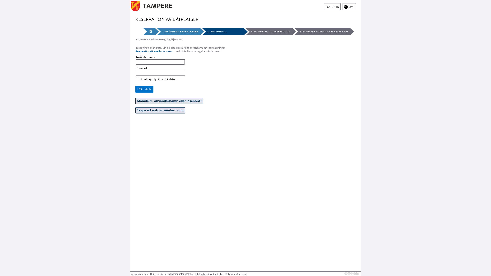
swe (351, 7)
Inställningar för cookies (180, 274)
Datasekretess (158, 274)
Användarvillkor (139, 274)
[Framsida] (149, 31)
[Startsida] (154, 6)
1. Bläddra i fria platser (180, 31)
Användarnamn (145, 57)
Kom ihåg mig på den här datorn (158, 79)
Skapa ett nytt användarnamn (154, 51)
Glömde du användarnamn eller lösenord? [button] (169, 101)
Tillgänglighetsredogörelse (209, 274)
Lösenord (141, 68)
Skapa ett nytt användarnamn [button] (160, 110)
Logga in (332, 7)
